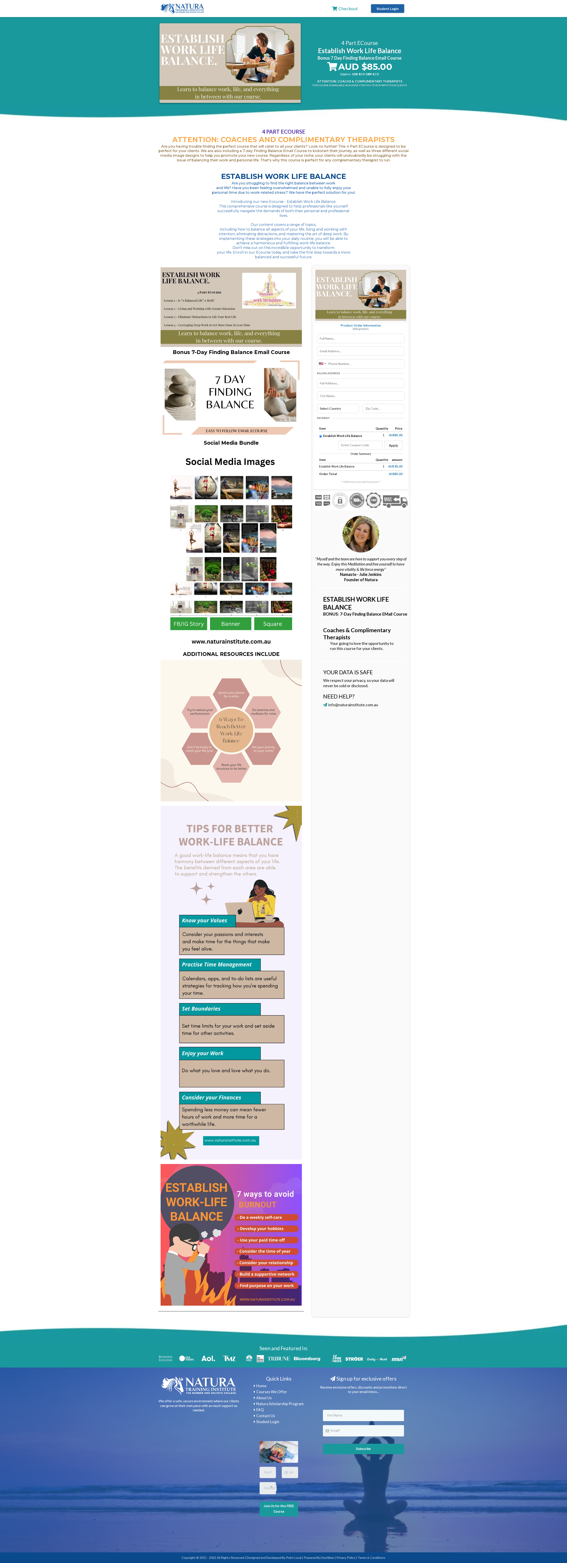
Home (261, 1385)
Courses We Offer (271, 1391)
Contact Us (265, 1415)
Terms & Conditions (371, 1557)
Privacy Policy (345, 1557)
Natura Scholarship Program (280, 1403)
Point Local (293, 1557)
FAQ (260, 1409)
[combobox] (322, 363)
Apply (393, 445)
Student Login (267, 1421)
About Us (264, 1397)
